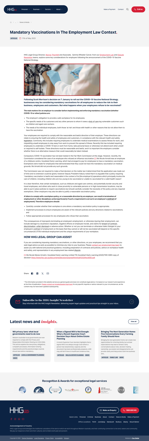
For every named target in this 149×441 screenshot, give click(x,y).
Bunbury (119, 422)
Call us (140, 9)
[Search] (127, 9)
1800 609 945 (131, 410)
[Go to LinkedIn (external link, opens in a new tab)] (19, 419)
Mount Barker (134, 422)
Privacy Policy (49, 438)
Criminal (90, 417)
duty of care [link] (94, 121)
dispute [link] (77, 250)
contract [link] (110, 199)
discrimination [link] (29, 226)
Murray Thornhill (52, 55)
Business (36, 9)
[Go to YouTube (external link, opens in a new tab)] (23, 419)
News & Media (121, 417)
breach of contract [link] (109, 224)
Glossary (66, 438)
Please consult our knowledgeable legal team (57, 284)
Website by (132, 438)
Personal (24, 9)
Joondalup (101, 422)
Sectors (48, 9)
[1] (95, 158)
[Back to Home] (12, 9)
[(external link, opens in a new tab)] (11, 390)
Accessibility (59, 438)
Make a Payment (109, 9)
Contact (121, 9)
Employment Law (107, 55)
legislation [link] (28, 141)
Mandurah (110, 422)
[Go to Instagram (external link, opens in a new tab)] (15, 419)
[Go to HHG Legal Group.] (11, 22)
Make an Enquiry (109, 410)
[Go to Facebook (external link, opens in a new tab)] (11, 419)
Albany (125, 422)
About (58, 9)
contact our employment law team (105, 245)
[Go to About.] (15, 22)
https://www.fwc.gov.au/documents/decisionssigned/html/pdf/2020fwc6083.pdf (63, 258)
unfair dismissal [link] (42, 226)
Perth (94, 422)
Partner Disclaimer (27, 438)
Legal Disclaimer (39, 438)
